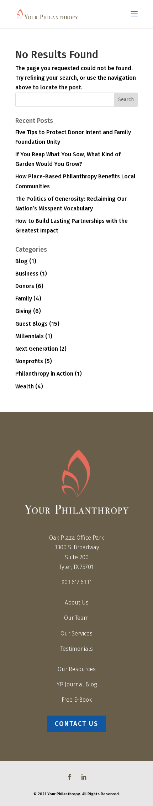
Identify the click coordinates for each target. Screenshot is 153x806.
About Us (77, 602)
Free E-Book (77, 699)
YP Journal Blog (77, 684)
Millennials (29, 336)
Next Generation (36, 348)
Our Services (76, 633)
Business (26, 273)
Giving (23, 311)
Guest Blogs (31, 323)
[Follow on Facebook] (69, 777)
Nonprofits (29, 361)
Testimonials (76, 648)
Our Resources (77, 669)
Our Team (76, 617)
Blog (21, 261)
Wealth (24, 386)
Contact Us (76, 724)
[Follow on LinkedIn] (83, 777)
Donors (24, 286)
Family (23, 298)
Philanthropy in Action (44, 373)
